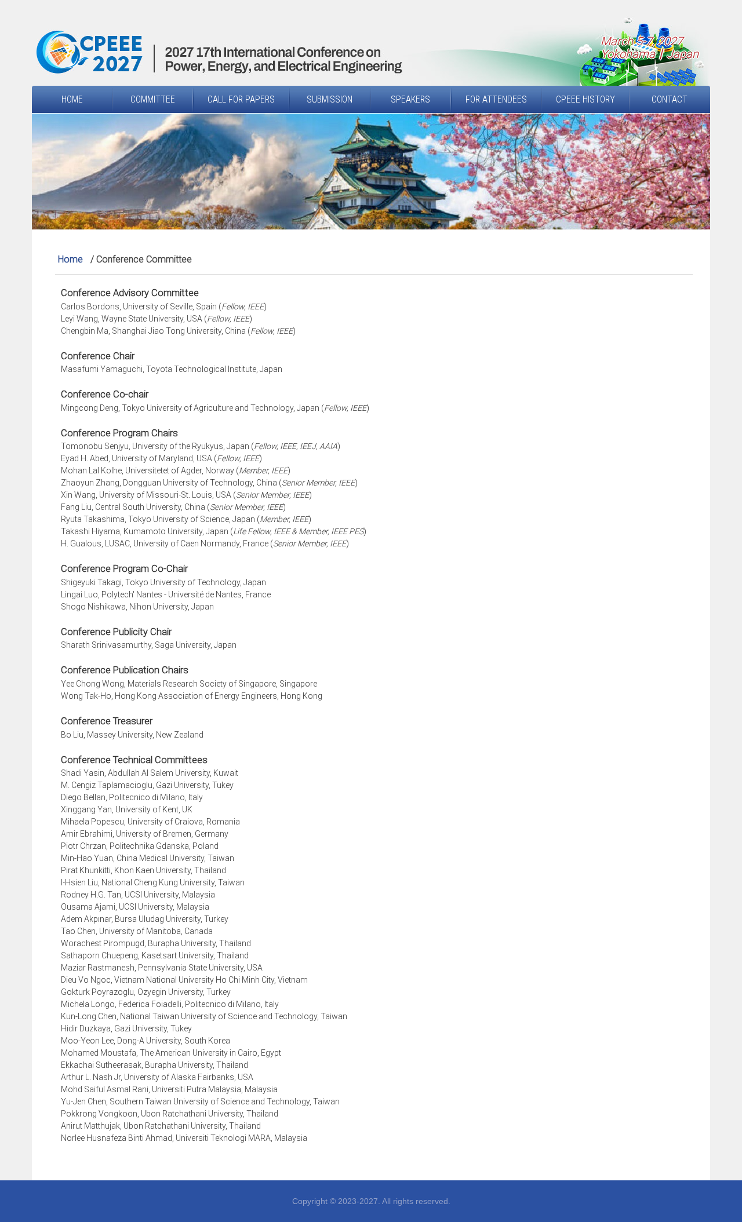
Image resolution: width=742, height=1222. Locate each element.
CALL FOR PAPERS (241, 99)
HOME (72, 99)
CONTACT (670, 99)
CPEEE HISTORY (585, 99)
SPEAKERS (410, 99)
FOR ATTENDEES (496, 99)
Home (70, 259)
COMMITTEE (152, 99)
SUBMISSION (329, 99)
